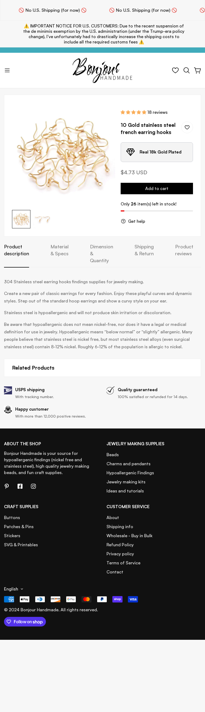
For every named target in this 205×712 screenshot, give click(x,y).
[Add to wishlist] (187, 127)
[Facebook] (20, 486)
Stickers (12, 535)
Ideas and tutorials (125, 490)
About (113, 517)
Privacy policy (120, 553)
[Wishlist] (175, 70)
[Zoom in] (104, 114)
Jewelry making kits (126, 481)
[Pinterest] (6, 486)
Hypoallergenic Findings (130, 472)
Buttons (12, 517)
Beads (113, 454)
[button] (186, 70)
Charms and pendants (129, 463)
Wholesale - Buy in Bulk (129, 535)
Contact (115, 572)
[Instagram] (33, 486)
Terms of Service (123, 562)
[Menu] (7, 70)
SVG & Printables (21, 544)
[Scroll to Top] (194, 683)
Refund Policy (120, 544)
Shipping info (120, 526)
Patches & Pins (19, 526)
